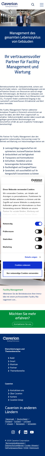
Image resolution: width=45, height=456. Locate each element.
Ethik (26, 448)
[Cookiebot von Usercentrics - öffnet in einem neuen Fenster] (31, 180)
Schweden (32, 424)
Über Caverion (16, 394)
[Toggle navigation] (41, 5)
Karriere (13, 397)
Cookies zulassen (22, 265)
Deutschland (22, 419)
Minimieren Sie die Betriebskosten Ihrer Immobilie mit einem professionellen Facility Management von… (22, 297)
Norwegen (20, 424)
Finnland (8, 421)
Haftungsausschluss (13, 448)
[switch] (38, 232)
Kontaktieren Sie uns (22, 324)
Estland (17, 421)
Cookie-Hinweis (31, 445)
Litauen (10, 424)
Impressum (34, 448)
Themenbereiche (17, 371)
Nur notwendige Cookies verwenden (22, 273)
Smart (12, 361)
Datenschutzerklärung (14, 445)
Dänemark (10, 419)
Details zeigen (31, 257)
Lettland (27, 421)
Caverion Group (16, 400)
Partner (13, 368)
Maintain (14, 364)
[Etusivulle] (10, 4)
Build (12, 358)
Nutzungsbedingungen (15, 443)
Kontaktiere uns (17, 390)
